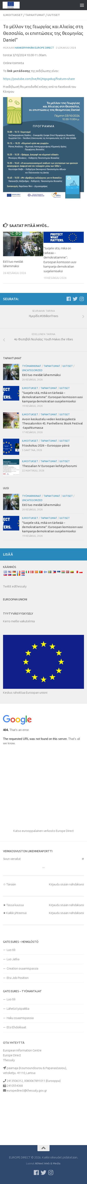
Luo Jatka (13, 959)
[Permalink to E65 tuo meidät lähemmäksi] (23, 244)
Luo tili (11, 949)
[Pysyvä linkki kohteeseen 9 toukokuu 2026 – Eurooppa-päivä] (11, 447)
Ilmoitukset (13, 15)
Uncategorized (32, 370)
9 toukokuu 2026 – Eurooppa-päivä (45, 445)
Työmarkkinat (31, 366)
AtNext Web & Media (47, 1163)
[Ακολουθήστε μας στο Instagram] (81, 298)
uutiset (53, 15)
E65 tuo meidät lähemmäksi (41, 375)
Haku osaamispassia (20, 1018)
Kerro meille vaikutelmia (19, 621)
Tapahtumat (35, 15)
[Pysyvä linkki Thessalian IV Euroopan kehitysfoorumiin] (11, 467)
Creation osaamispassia (22, 968)
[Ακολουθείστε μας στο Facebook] (68, 298)
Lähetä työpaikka (18, 1008)
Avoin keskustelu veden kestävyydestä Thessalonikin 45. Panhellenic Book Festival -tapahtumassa (52, 423)
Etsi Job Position (18, 977)
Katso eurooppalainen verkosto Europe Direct (43, 831)
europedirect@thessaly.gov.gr (27, 1090)
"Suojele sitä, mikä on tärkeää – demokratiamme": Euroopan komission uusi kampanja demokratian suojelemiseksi (52, 397)
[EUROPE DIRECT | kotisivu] (14, 5)
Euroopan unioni (15, 599)
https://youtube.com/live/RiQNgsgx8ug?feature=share (39, 78)
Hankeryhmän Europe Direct (34, 47)
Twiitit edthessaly (15, 586)
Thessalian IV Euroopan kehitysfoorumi (49, 466)
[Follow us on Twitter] (75, 298)
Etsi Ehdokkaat (16, 1027)
